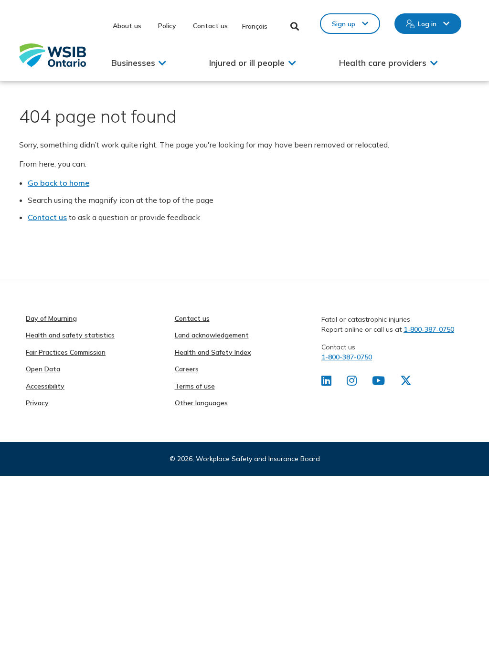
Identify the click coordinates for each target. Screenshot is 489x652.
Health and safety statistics (70, 335)
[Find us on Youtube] (378, 382)
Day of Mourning (51, 318)
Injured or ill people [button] (247, 62)
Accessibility (45, 386)
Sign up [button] (343, 24)
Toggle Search (295, 26)
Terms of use (195, 386)
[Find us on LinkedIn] (326, 382)
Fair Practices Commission (66, 352)
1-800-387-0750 (429, 329)
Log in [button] (427, 24)
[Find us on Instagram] (352, 382)
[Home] (52, 55)
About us (127, 25)
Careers (187, 369)
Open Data (43, 369)
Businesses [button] (133, 62)
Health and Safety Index (213, 352)
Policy (167, 25)
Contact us (210, 25)
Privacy (37, 403)
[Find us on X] (406, 382)
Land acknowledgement (212, 335)
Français (254, 26)
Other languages (201, 403)
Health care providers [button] (382, 62)
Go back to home (58, 183)
